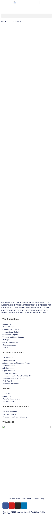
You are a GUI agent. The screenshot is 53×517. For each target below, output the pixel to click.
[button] (26, 16)
